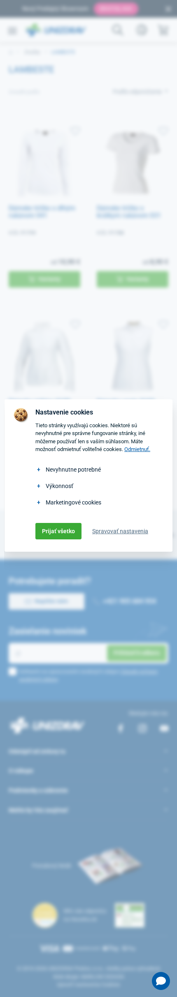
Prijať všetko (58, 531)
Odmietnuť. (137, 449)
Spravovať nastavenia (120, 531)
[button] (161, 981)
